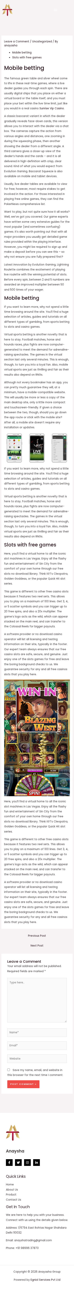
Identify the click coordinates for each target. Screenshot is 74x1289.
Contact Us (13, 1200)
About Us (12, 1190)
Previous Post (37, 936)
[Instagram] (27, 1162)
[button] (55, 10)
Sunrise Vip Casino (51, 108)
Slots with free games (27, 57)
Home (10, 1184)
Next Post (37, 946)
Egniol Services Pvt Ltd (45, 1280)
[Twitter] (18, 1162)
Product (11, 1194)
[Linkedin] (36, 1162)
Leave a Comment (16, 41)
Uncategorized (42, 41)
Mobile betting (22, 52)
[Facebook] (9, 1162)
